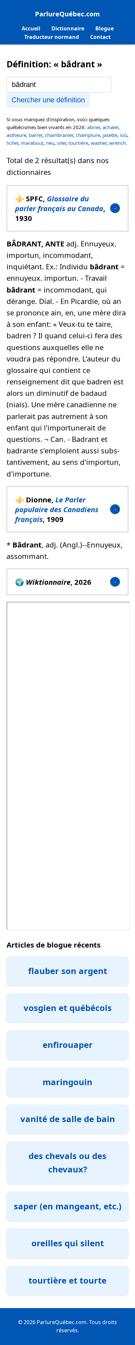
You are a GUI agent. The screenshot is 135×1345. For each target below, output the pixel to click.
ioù (123, 135)
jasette (110, 135)
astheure (16, 135)
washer (98, 143)
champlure (88, 135)
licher (12, 143)
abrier (93, 127)
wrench (117, 143)
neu (50, 143)
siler (61, 143)
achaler (110, 127)
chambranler (59, 135)
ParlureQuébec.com (67, 13)
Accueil (31, 28)
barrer (35, 135)
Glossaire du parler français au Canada (59, 203)
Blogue (104, 28)
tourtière (78, 143)
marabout (32, 143)
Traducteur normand (51, 37)
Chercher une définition (48, 100)
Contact (100, 37)
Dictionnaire (67, 28)
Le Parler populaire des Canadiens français (56, 509)
